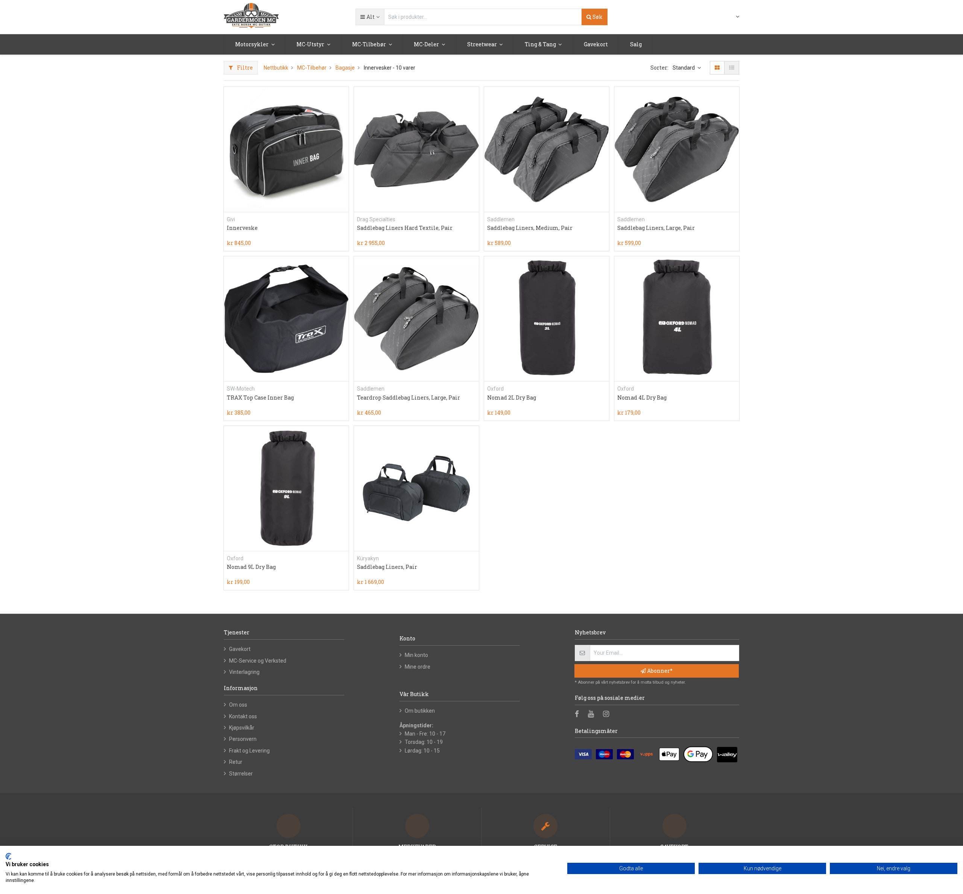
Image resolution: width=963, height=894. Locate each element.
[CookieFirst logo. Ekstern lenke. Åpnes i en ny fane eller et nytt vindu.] (8, 856)
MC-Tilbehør (312, 68)
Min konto (416, 655)
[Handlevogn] (719, 17)
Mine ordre (417, 667)
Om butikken (420, 711)
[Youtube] (593, 715)
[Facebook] (579, 715)
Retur (235, 762)
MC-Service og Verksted (257, 661)
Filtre (244, 67)
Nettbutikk (276, 68)
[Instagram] (608, 715)
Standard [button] (684, 68)
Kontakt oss (243, 716)
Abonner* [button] (659, 670)
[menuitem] (596, 44)
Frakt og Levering (249, 751)
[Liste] (731, 67)
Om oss (238, 705)
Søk (597, 16)
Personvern (243, 739)
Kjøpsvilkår (241, 728)
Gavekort (240, 649)
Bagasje (345, 68)
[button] (369, 17)
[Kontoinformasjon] (733, 16)
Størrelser (241, 774)
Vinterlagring (244, 672)
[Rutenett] (717, 67)
